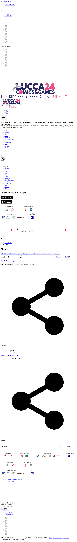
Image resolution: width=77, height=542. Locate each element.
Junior (21, 254)
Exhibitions (8, 142)
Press (6, 148)
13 (65, 257)
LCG (4, 254)
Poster (6, 144)
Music (32, 254)
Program (7, 137)
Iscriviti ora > (5, 510)
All (2, 254)
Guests (7, 141)
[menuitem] (6, 26)
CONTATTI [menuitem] (8, 16)
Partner (7, 146)
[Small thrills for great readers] (13, 256)
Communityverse (51, 254)
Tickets (7, 132)
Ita (7, 111)
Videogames (26, 254)
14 (67, 257)
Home (6, 131)
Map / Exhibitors (9, 139)
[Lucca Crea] (5, 9)
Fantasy (16, 254)
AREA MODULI (10, 5)
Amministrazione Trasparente (13, 479)
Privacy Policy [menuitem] (9, 513)
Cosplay (36, 254)
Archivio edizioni (10, 481)
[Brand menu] (1, 11)
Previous (58, 257)
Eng (7, 113)
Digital (58, 254)
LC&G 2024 (8, 243)
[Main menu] (4, 117)
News (6, 136)
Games (12, 254)
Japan (40, 254)
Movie (44, 254)
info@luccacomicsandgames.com (59, 538)
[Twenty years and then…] (5, 351)
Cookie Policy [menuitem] (9, 514)
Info (6, 134)
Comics (8, 254)
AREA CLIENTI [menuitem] (10, 14)
